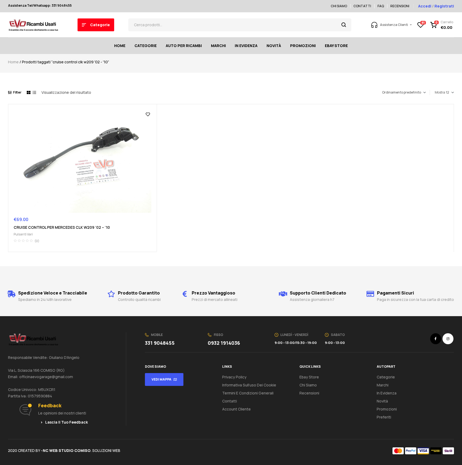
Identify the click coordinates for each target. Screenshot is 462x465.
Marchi (382, 384)
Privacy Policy (234, 376)
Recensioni (309, 393)
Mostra (440, 92)
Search (344, 24)
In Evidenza (386, 393)
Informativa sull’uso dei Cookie (249, 384)
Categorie (386, 376)
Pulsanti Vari (23, 234)
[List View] (34, 92)
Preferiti (384, 417)
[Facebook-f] (435, 338)
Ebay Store (309, 376)
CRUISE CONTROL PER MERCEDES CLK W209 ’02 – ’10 (62, 227)
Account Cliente (236, 409)
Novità (382, 401)
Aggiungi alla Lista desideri (148, 114)
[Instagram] (447, 338)
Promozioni (387, 409)
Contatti (229, 401)
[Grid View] (29, 92)
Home (13, 61)
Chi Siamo (308, 384)
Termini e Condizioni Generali (248, 393)
